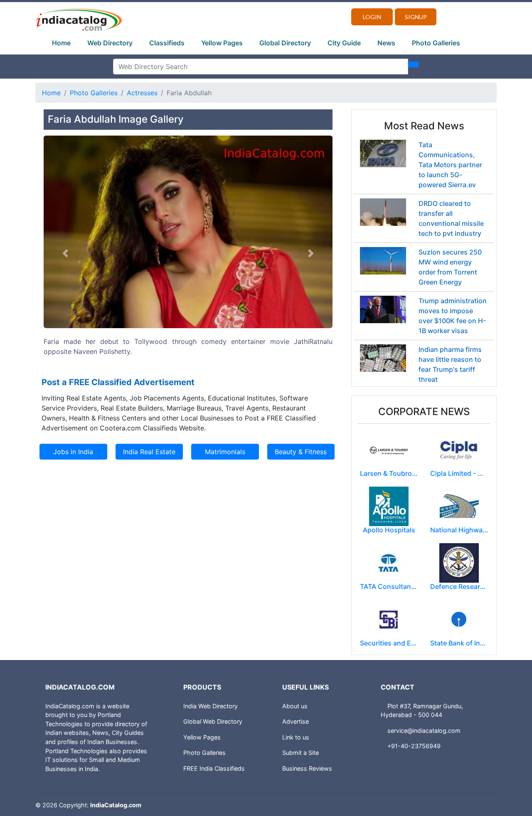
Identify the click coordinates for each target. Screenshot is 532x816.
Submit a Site (300, 752)
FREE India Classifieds (214, 768)
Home (61, 43)
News (386, 43)
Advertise (295, 721)
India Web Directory (210, 706)
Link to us (295, 737)
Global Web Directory (212, 721)
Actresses (142, 93)
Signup (416, 16)
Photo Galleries (436, 43)
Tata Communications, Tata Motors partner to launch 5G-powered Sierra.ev (450, 165)
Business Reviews (307, 768)
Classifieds (167, 43)
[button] (65, 253)
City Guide (344, 43)
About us (295, 706)
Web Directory (110, 43)
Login (372, 16)
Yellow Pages (222, 43)
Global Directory (285, 43)
